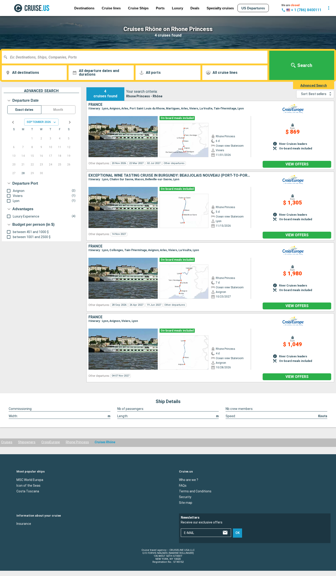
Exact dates (24, 109)
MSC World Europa (29, 479)
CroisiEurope (50, 442)
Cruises (6, 442)
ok (237, 533)
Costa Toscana (27, 491)
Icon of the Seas (28, 485)
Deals (194, 8)
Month (58, 109)
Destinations (84, 8)
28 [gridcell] (23, 173)
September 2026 (39, 122)
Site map (185, 502)
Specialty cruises (220, 8)
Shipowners (26, 442)
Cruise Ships (138, 8)
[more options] (328, 8)
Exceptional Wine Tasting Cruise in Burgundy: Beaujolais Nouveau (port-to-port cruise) (169, 175)
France (95, 104)
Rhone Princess (77, 442)
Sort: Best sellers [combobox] (313, 94)
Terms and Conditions (195, 491)
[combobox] (136, 57)
